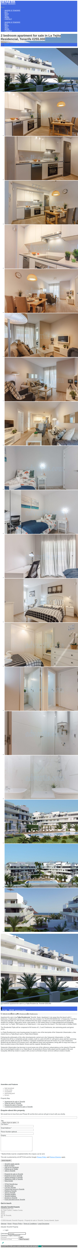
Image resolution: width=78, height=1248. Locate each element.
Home (7, 44)
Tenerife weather (10, 1194)
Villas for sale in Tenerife (13, 1103)
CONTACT (8, 19)
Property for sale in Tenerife (14, 1174)
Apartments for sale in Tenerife (15, 1101)
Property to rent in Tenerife (13, 1176)
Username (4, 1233)
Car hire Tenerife (10, 1187)
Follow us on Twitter (11, 1169)
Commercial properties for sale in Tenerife (19, 1107)
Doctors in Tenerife (11, 1198)
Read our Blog (9, 1165)
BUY (6, 12)
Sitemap (3, 1223)
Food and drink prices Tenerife (15, 1199)
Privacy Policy (42, 1157)
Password (4, 1235)
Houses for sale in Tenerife (14, 1105)
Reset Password (24, 1239)
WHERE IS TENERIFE (12, 10)
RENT (7, 14)
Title (2, 1121)
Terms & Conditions (30, 1223)
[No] (42, 1246)
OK (40, 1246)
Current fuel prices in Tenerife (14, 1189)
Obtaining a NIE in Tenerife (14, 1179)
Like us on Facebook (12, 1167)
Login (21, 1237)
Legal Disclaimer (43, 1223)
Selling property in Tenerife (14, 1177)
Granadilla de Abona (11, 45)
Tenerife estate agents (12, 1164)
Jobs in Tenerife (10, 1171)
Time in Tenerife (10, 1192)
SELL (6, 15)
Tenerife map (9, 1186)
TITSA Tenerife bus (11, 1184)
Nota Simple (9, 1181)
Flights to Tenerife (11, 1191)
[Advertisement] (39, 1066)
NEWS (7, 17)
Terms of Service (55, 1157)
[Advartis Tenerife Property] (8, 4)
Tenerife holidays (10, 1196)
